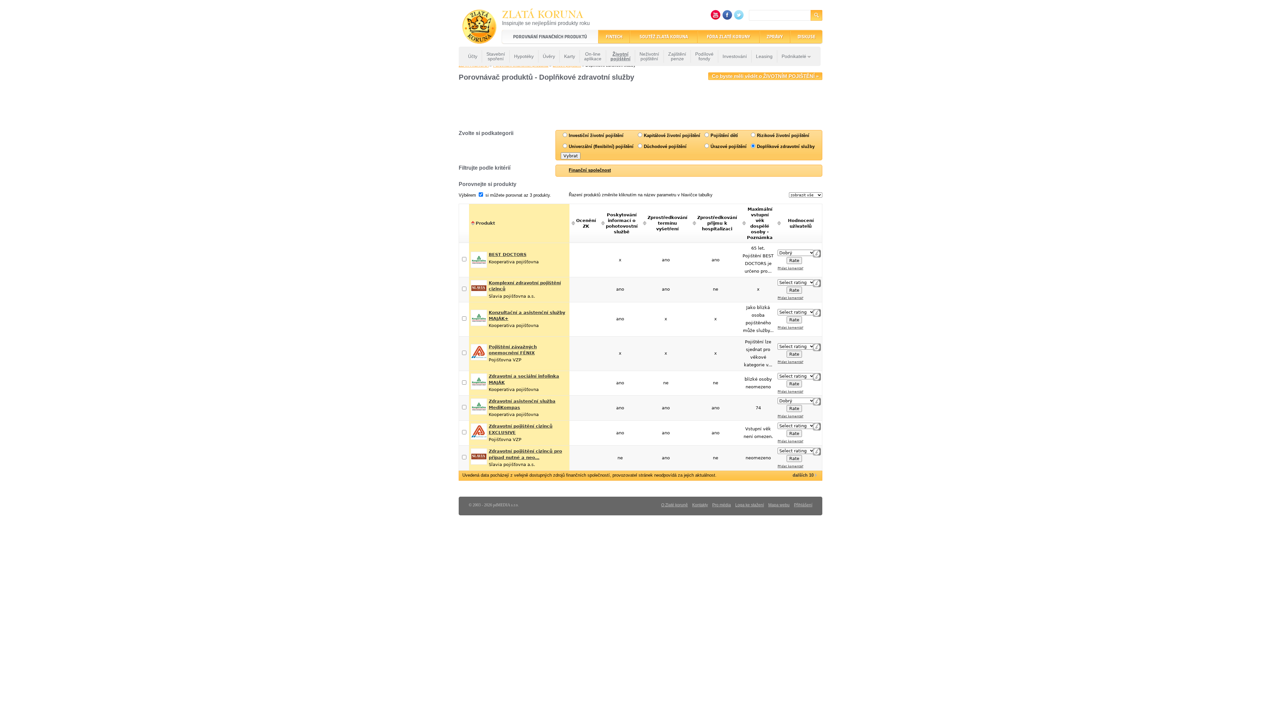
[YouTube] (716, 18)
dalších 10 (803, 475)
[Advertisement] (620, 105)
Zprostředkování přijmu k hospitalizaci (717, 223)
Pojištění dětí (723, 135)
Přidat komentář (790, 268)
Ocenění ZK (586, 223)
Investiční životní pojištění (595, 135)
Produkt (485, 223)
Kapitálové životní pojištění (671, 135)
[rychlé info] (817, 253)
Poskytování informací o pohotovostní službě (621, 223)
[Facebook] (727, 18)
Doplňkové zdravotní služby (785, 146)
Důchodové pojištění (665, 146)
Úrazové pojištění (728, 146)
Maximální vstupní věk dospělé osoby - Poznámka (760, 223)
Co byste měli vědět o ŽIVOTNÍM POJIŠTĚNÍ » (765, 76)
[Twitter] (739, 18)
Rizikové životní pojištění (782, 135)
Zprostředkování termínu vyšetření (667, 223)
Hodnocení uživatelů (801, 223)
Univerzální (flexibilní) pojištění (600, 146)
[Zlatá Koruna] (479, 39)
